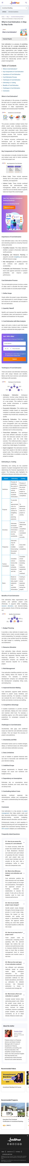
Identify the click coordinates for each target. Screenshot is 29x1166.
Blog (8, 16)
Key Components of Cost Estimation (13, 71)
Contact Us (10, 1151)
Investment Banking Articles (17, 16)
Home (3, 16)
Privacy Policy (17, 355)
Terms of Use (10, 355)
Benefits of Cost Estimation (10, 85)
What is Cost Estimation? (10, 69)
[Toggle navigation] (2, 3)
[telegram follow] (21, 1145)
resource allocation (7, 606)
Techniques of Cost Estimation (11, 80)
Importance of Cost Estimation (11, 74)
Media (3, 1151)
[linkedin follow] (13, 1145)
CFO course (5, 828)
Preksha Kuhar (18, 1031)
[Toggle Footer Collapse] (14, 1135)
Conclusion (6, 91)
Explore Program (9, 207)
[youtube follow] (16, 1145)
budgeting (17, 257)
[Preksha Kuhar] (8, 1033)
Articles (4, 11)
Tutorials (18, 1151)
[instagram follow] (18, 1145)
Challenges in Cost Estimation (11, 88)
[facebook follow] (8, 1145)
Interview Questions (13, 11)
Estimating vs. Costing (9, 82)
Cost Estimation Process (10, 77)
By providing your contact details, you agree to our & (15, 354)
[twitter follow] (11, 1145)
